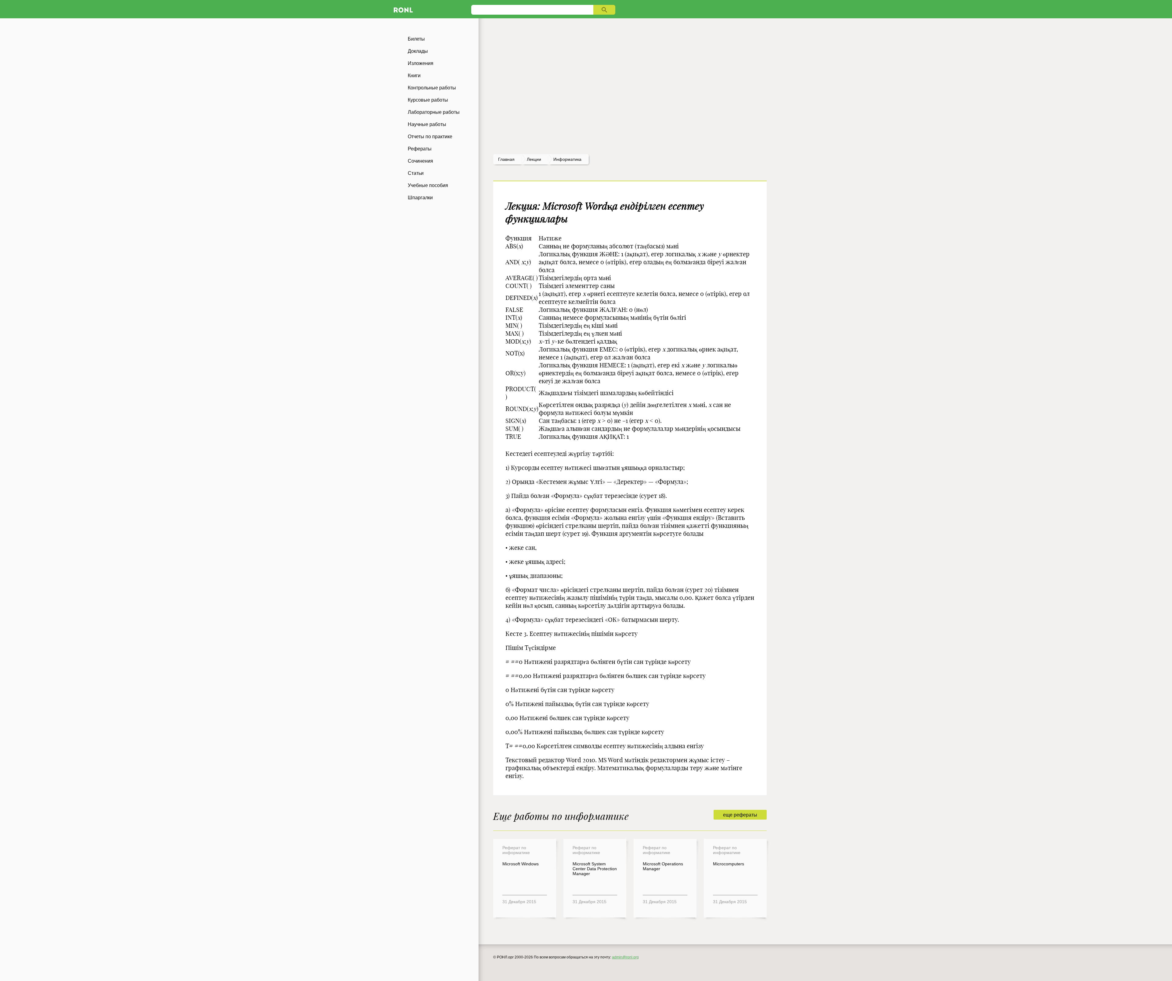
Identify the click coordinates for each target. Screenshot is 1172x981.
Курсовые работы (428, 100)
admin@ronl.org (625, 957)
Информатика (567, 159)
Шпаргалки (420, 197)
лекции (534, 159)
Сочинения (420, 161)
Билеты (416, 38)
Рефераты (420, 148)
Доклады (418, 51)
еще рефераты (740, 814)
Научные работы (427, 124)
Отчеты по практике (430, 136)
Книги (414, 75)
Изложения (420, 63)
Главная (506, 159)
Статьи (416, 173)
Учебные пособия (428, 185)
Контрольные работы (432, 87)
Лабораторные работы (434, 112)
